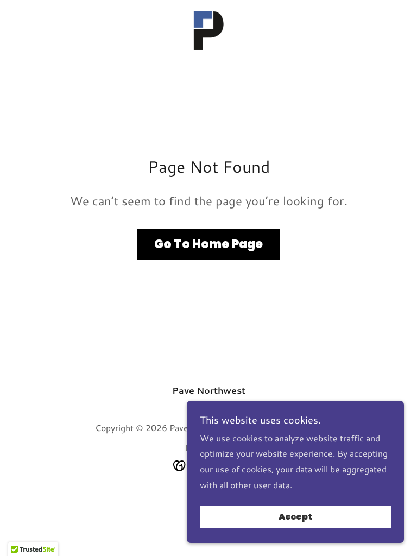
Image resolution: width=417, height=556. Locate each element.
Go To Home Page (208, 244)
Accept (295, 517)
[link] (208, 30)
